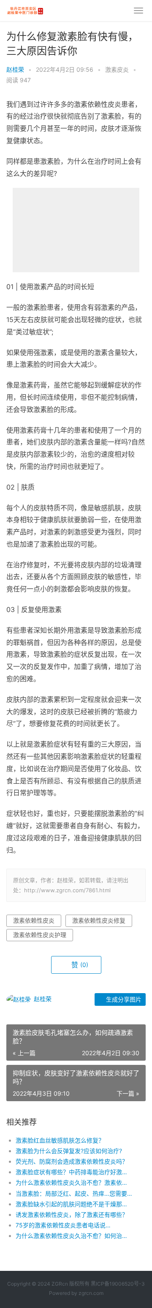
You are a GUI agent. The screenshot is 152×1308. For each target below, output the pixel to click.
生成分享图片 (122, 999)
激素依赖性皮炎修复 (98, 920)
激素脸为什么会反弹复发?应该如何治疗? (69, 1150)
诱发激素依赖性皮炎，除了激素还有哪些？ (72, 1214)
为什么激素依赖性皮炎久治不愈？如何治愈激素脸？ (74, 1235)
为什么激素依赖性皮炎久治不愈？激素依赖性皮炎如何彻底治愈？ (74, 1182)
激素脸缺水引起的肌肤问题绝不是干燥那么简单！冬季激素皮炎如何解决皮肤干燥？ (74, 1204)
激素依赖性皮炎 (33, 920)
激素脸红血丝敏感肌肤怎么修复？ (60, 1140)
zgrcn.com (91, 1293)
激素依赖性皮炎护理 (39, 934)
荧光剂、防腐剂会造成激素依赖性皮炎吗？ (72, 1161)
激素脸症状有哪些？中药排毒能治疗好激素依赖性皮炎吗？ (74, 1171)
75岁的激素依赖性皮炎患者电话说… (63, 1225)
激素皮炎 (117, 69)
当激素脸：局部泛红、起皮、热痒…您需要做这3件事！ (74, 1193)
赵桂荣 (15, 69)
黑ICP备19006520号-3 (118, 1284)
